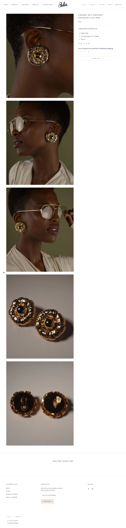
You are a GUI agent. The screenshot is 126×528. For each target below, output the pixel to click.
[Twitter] (86, 43)
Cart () (118, 4)
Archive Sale (47, 4)
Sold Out (96, 58)
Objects (35, 4)
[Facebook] (84, 43)
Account (102, 4)
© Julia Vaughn (12, 520)
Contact (8, 491)
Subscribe (47, 501)
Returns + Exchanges (11, 497)
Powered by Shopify (12, 523)
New (6, 4)
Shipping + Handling (12, 494)
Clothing (25, 4)
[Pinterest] (88, 43)
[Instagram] (92, 489)
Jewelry (15, 4)
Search (110, 4)
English (92, 4)
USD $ (84, 4)
